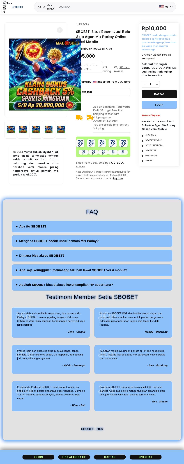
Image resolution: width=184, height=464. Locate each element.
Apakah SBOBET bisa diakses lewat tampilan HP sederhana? (66, 285)
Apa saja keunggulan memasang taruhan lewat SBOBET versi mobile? (73, 270)
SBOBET (18, 152)
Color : (86, 92)
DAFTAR (159, 94)
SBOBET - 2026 (92, 429)
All (39, 6)
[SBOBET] (17, 6)
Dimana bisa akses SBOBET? (42, 255)
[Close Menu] (4, 7)
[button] (60, 30)
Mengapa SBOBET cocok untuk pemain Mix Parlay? (59, 241)
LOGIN (159, 105)
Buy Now (118, 178)
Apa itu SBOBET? (33, 226)
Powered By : (84, 82)
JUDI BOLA (82, 24)
